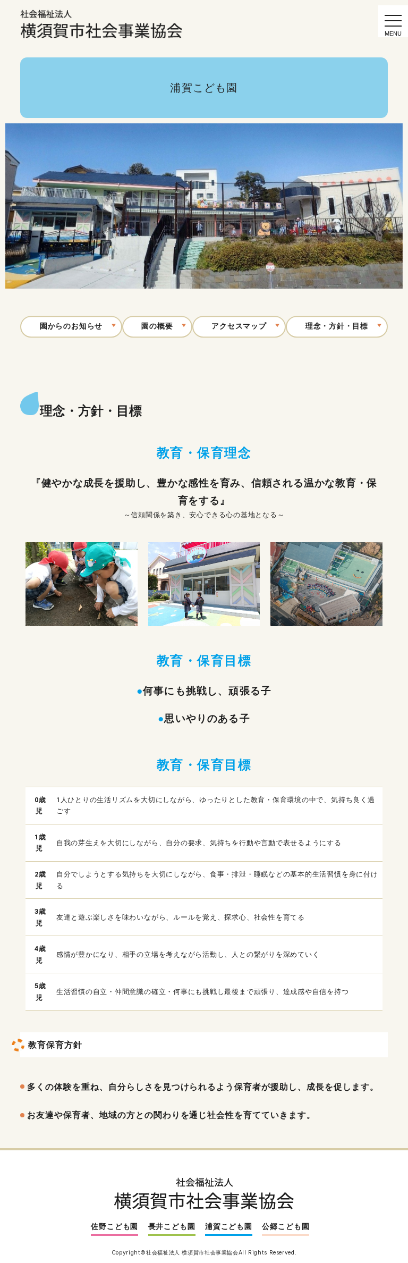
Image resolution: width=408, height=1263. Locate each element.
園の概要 (157, 326)
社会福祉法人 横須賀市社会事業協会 (192, 1252)
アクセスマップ (238, 326)
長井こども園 (172, 1226)
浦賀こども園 (228, 1226)
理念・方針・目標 (336, 326)
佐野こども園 (114, 1226)
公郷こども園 (285, 1226)
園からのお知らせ (71, 326)
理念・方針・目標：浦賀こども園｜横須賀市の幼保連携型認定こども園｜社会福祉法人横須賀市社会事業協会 (101, 24)
